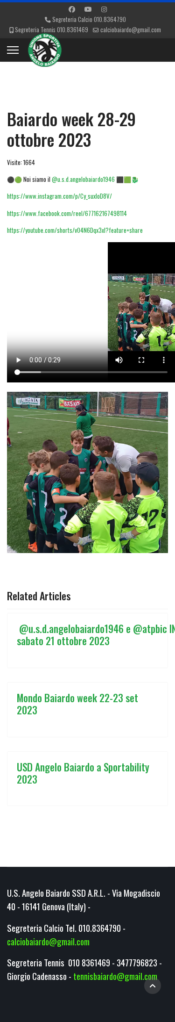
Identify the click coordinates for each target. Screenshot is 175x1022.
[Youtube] (88, 9)
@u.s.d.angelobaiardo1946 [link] (83, 179)
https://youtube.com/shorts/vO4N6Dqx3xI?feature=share (75, 230)
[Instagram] (104, 9)
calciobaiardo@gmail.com (130, 29)
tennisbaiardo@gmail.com (115, 976)
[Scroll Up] (152, 985)
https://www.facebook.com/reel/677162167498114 (67, 213)
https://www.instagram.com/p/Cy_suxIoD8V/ (59, 196)
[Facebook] (72, 9)
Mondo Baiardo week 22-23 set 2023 (77, 703)
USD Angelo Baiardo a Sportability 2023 (83, 772)
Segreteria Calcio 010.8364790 (89, 19)
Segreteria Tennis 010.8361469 (51, 29)
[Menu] (13, 50)
